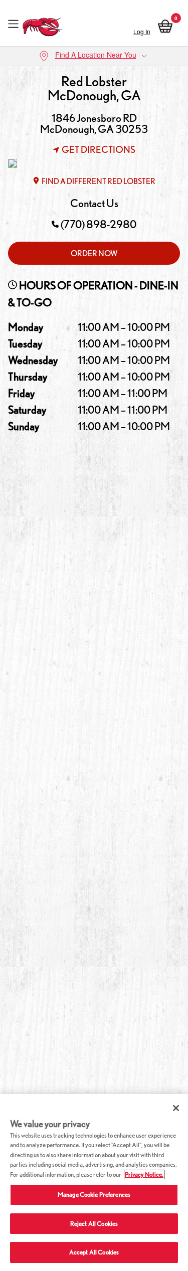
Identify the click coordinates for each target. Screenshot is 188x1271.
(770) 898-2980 (98, 224)
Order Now (94, 253)
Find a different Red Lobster (98, 181)
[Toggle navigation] (13, 24)
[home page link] (43, 24)
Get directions (98, 149)
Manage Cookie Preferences (94, 1194)
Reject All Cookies (94, 1223)
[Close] (176, 1108)
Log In (141, 31)
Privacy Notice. (144, 1174)
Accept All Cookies (94, 1252)
